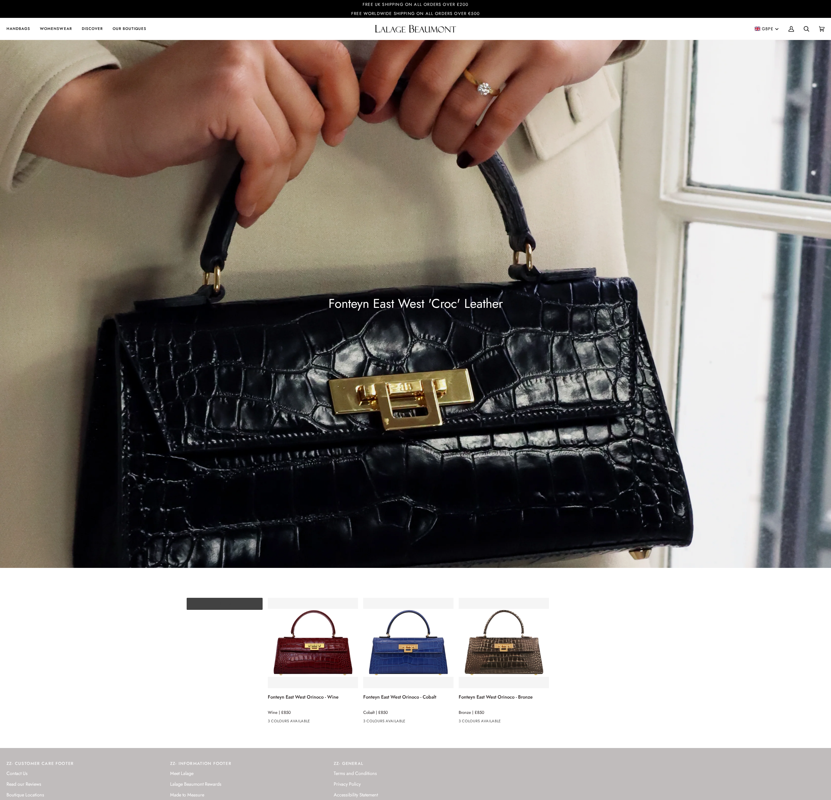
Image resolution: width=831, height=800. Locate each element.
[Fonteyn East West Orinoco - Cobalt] (408, 643)
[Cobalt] (283, 722)
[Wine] (272, 722)
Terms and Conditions (355, 773)
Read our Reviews (23, 783)
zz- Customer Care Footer (40, 763)
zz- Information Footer (200, 763)
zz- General (348, 763)
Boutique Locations (25, 794)
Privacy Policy (347, 783)
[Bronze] (295, 722)
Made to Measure (187, 794)
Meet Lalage (181, 773)
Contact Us (17, 773)
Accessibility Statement (356, 794)
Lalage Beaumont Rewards (195, 783)
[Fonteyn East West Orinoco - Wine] (313, 643)
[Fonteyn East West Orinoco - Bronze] (504, 643)
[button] (20, 29)
